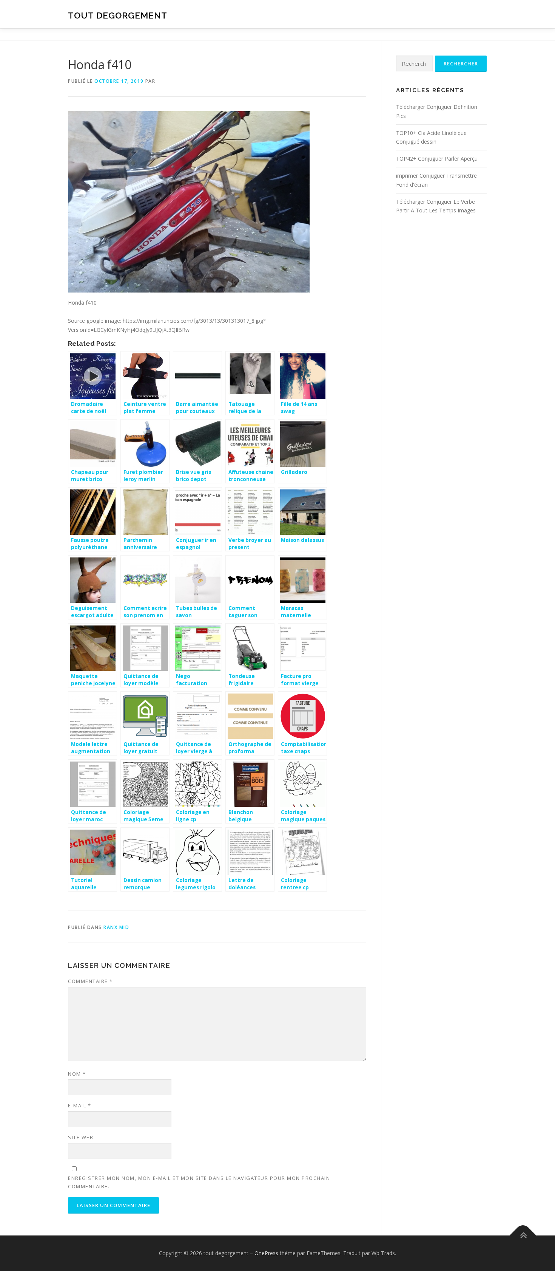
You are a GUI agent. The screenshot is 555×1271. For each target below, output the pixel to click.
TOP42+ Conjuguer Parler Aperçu (437, 158)
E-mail (79, 1105)
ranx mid (116, 927)
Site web (80, 1137)
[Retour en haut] (523, 1235)
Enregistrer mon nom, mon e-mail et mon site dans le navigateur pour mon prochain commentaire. (199, 1182)
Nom (77, 1073)
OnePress (266, 1253)
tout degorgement (117, 15)
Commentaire (90, 981)
